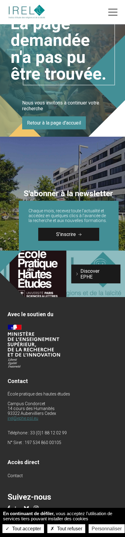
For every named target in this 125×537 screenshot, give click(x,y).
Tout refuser (69, 528)
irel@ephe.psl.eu (23, 418)
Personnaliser (107, 528)
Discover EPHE (90, 274)
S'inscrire (66, 234)
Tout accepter (26, 528)
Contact (15, 475)
